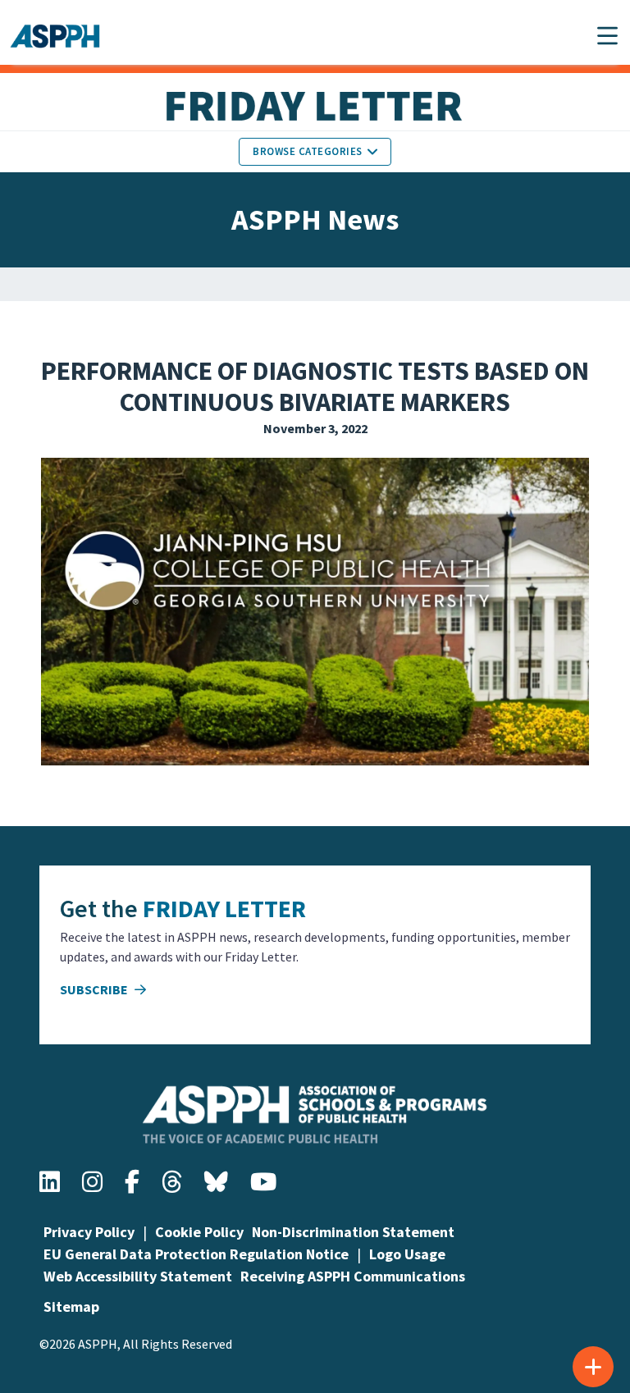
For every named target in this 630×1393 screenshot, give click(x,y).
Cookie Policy (199, 1231)
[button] (607, 35)
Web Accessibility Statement (137, 1276)
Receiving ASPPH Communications (352, 1276)
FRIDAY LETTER (224, 908)
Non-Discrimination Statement (353, 1231)
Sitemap (71, 1306)
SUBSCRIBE (95, 989)
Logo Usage (407, 1254)
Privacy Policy (89, 1231)
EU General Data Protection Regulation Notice (196, 1254)
